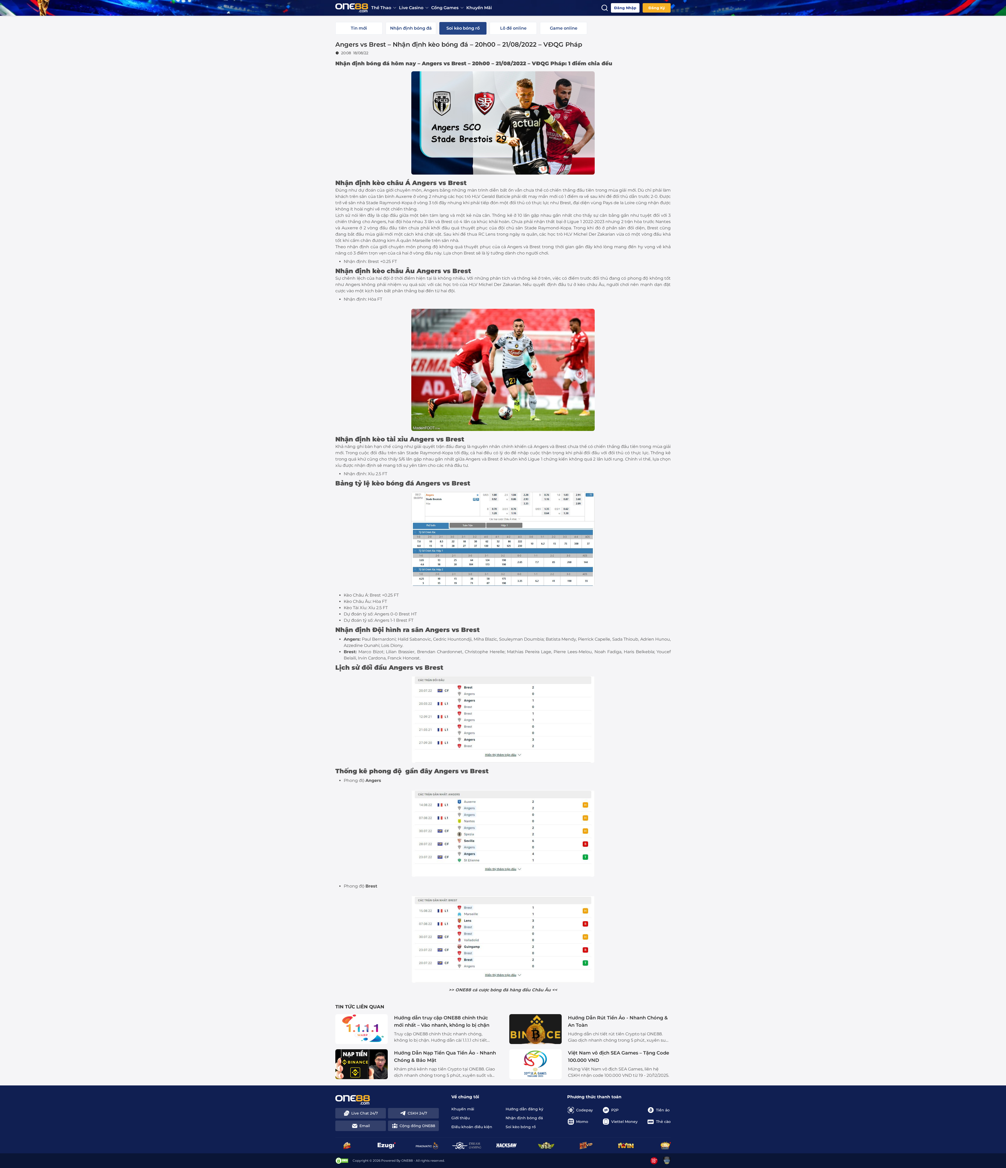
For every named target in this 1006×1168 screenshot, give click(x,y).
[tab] (358, 28)
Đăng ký (656, 8)
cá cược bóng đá (490, 989)
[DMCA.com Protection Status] (341, 1160)
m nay (407, 63)
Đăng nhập (625, 8)
